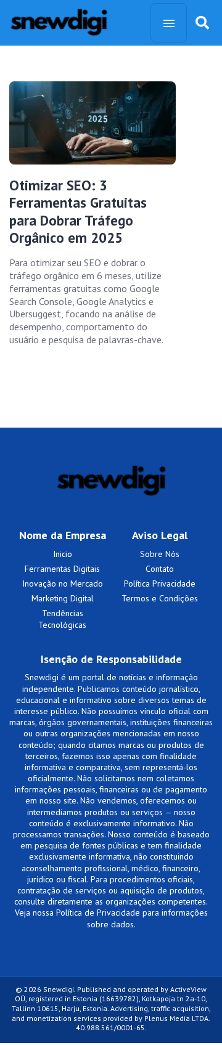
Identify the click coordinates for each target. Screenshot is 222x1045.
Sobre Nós (159, 553)
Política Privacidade (159, 583)
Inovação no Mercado (62, 583)
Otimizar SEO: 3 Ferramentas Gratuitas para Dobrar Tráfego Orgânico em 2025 (78, 211)
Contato (160, 568)
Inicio (62, 553)
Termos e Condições (159, 598)
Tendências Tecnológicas (62, 619)
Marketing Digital (62, 598)
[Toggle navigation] (168, 23)
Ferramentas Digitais (62, 568)
